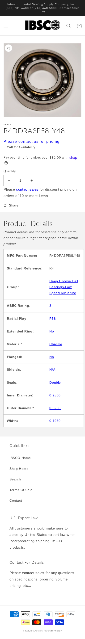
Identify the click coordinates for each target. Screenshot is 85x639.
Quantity (10, 171)
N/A (52, 369)
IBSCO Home (20, 458)
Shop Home (18, 469)
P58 (52, 318)
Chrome (55, 344)
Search (15, 479)
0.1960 (55, 421)
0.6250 (55, 408)
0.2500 (55, 395)
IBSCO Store (36, 631)
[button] (6, 26)
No (51, 331)
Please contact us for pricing (32, 141)
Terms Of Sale (21, 490)
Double (55, 382)
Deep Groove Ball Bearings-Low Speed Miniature (63, 287)
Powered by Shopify (53, 631)
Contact (15, 500)
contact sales (27, 189)
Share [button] (14, 205)
